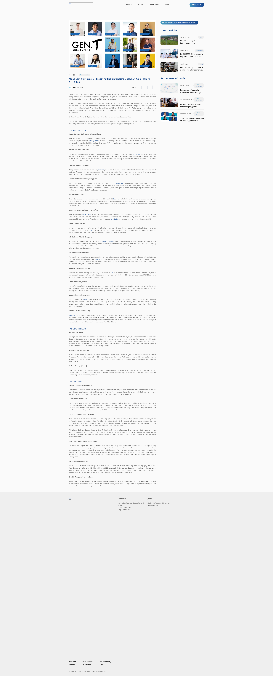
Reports (72, 665)
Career (102, 665)
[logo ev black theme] (81, 4)
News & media (87, 661)
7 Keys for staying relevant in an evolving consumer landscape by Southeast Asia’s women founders (192, 119)
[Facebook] (200, 671)
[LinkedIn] (189, 671)
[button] (176, 5)
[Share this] (144, 87)
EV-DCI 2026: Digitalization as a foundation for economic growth (192, 68)
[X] (196, 671)
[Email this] (140, 87)
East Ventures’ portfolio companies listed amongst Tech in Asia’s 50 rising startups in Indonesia (190, 91)
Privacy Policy (105, 661)
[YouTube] (203, 671)
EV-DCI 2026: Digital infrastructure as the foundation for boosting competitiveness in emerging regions (192, 42)
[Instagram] (192, 671)
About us (72, 661)
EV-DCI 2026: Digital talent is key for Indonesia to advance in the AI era (192, 55)
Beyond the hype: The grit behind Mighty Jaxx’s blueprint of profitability (190, 105)
